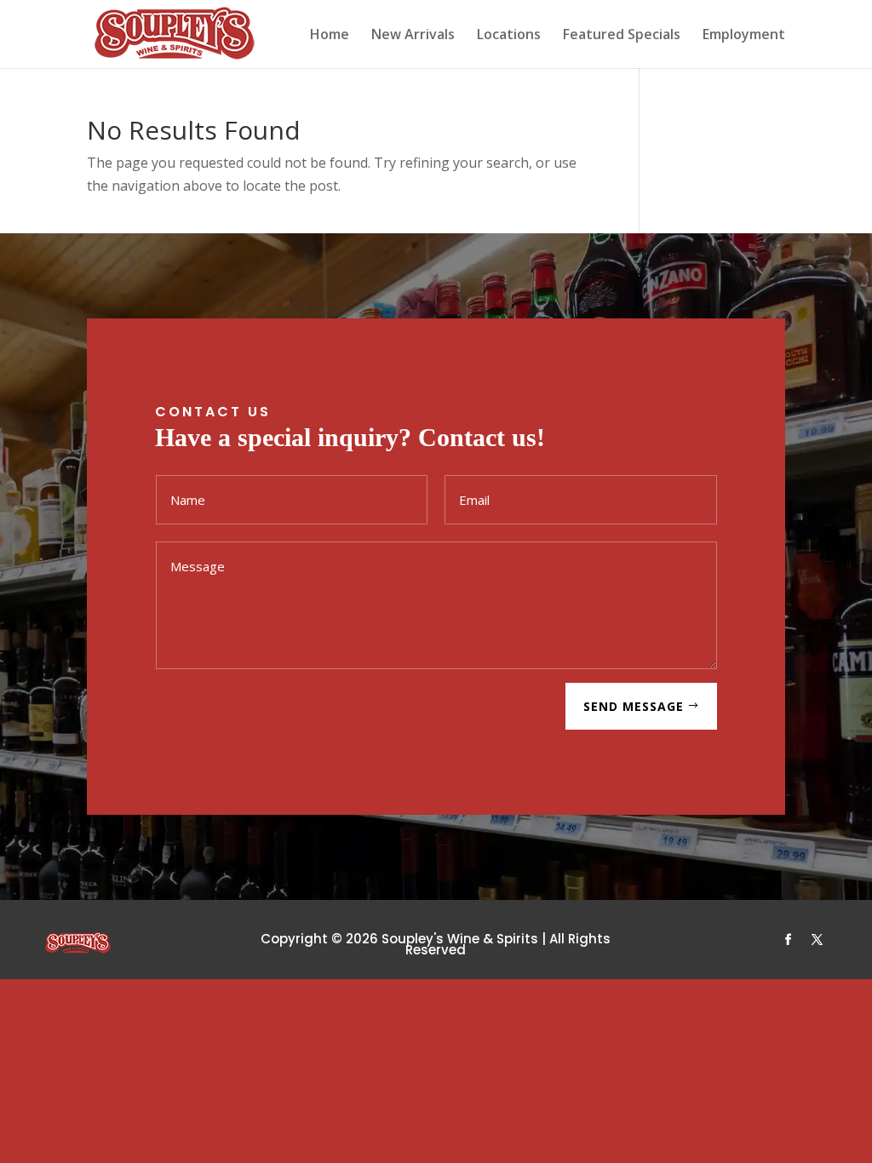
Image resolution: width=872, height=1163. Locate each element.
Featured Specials (621, 35)
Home (329, 35)
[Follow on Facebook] (788, 940)
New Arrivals (413, 35)
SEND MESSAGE (633, 706)
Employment (744, 35)
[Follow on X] (817, 940)
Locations (509, 35)
